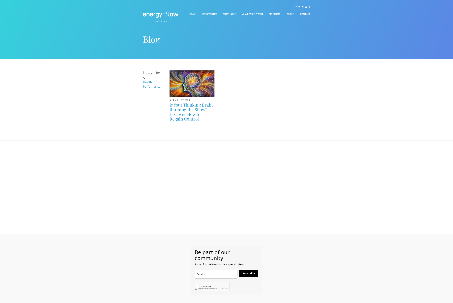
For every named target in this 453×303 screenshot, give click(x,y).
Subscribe (249, 273)
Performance (151, 86)
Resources (274, 14)
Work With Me (209, 14)
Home (193, 14)
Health (147, 82)
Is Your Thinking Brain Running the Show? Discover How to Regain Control (191, 112)
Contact (305, 14)
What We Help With (252, 14)
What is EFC (229, 14)
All (144, 78)
